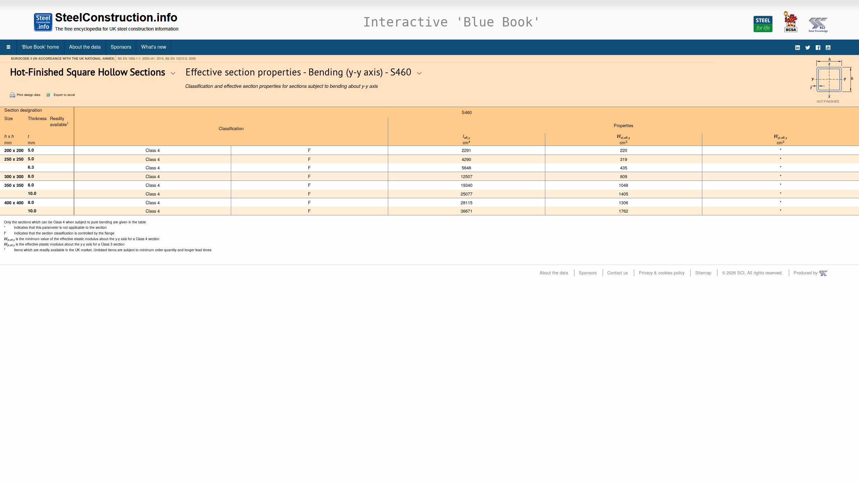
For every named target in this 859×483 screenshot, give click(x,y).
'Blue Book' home (40, 46)
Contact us (617, 272)
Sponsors (121, 46)
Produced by (806, 272)
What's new (153, 46)
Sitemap (703, 272)
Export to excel (64, 94)
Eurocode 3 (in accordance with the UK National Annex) (62, 58)
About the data (85, 46)
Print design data (28, 94)
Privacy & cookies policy (662, 272)
